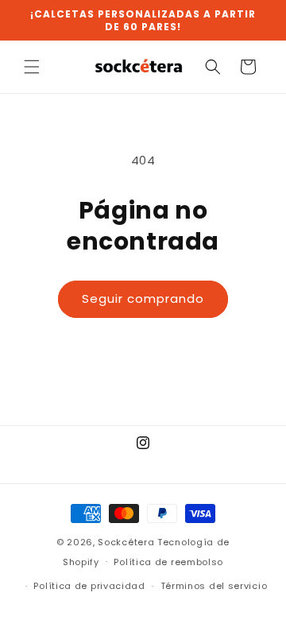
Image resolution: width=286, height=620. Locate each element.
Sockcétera (126, 542)
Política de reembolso (168, 562)
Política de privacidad (89, 585)
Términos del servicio (214, 585)
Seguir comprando (143, 298)
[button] (31, 66)
